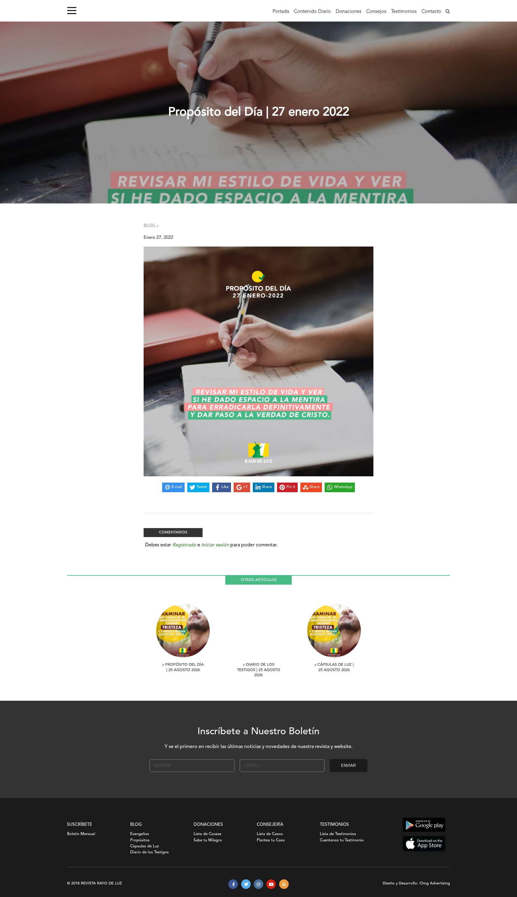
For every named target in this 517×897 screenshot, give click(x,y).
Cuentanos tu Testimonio (342, 840)
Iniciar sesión (215, 545)
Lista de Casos (270, 834)
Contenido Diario (312, 11)
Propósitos (140, 840)
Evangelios (139, 834)
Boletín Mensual (81, 834)
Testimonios (404, 11)
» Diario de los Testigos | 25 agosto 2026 (258, 670)
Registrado (184, 545)
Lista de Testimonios (338, 834)
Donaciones (348, 11)
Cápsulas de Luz (144, 846)
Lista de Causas (207, 834)
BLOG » (151, 226)
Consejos (376, 11)
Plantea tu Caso (271, 840)
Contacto (431, 11)
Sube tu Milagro (208, 840)
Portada (281, 11)
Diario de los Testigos (149, 852)
